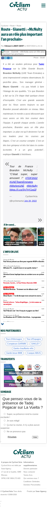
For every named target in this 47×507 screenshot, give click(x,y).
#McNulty (32, 185)
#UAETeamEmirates (21, 181)
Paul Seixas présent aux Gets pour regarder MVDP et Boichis (23, 260)
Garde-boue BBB (14, 353)
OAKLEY (35, 344)
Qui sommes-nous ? (31, 478)
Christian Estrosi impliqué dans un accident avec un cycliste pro (23, 274)
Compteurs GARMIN (16, 344)
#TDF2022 (31, 178)
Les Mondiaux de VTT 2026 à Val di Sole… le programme (23, 316)
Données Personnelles (32, 485)
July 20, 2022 (30, 201)
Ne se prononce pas (16, 431)
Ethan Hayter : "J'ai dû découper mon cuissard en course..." (23, 295)
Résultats (12, 437)
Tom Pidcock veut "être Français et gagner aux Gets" (23, 310)
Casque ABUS (34, 353)
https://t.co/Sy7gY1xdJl (23, 189)
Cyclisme (4, 26)
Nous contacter (29, 472)
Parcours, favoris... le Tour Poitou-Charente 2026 (23, 282)
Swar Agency (41, 491)
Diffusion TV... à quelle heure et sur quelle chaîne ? (23, 267)
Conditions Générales (32, 482)
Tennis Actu (28, 475)
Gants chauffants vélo (23, 348)
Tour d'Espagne (34, 339)
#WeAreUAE (17, 185)
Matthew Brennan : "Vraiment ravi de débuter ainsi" (23, 288)
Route (12, 26)
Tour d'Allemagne (14, 339)
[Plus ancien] (2, 324)
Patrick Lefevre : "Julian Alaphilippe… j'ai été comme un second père (23, 302)
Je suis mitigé (13, 420)
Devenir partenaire (30, 469)
